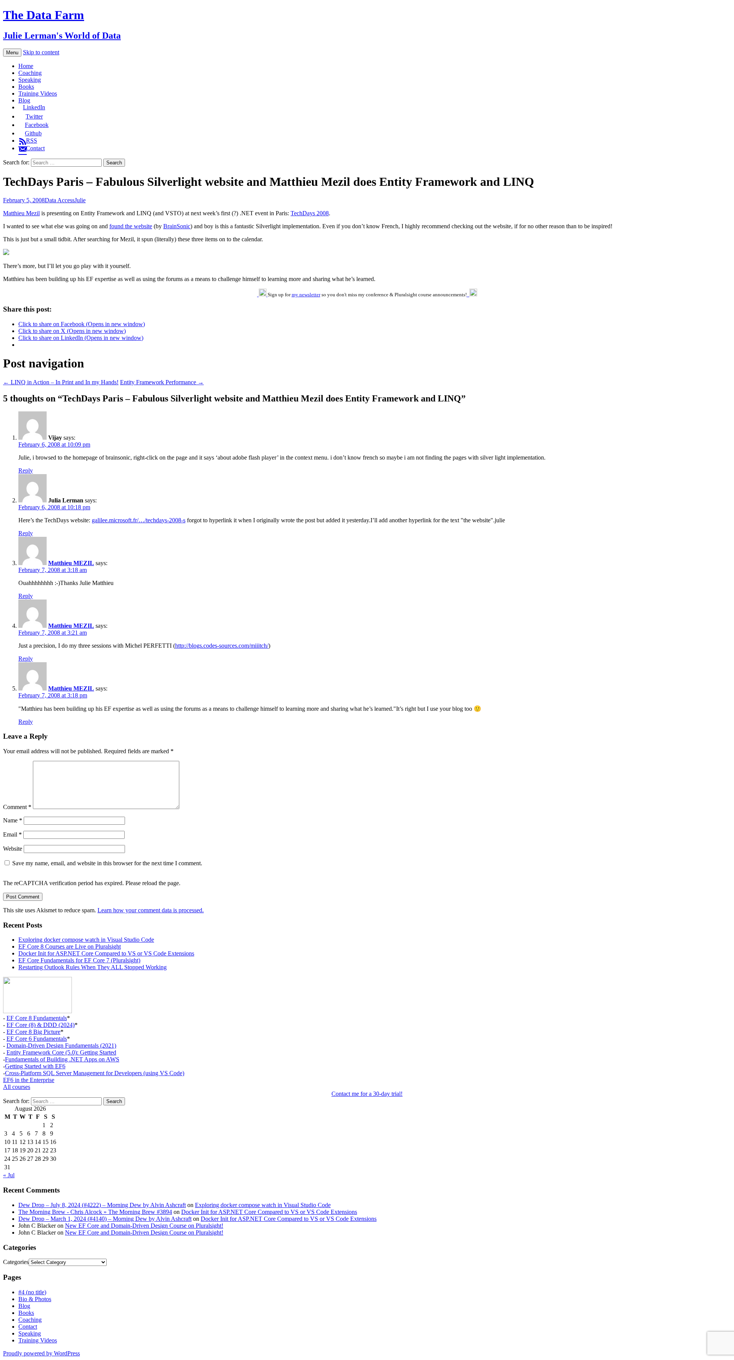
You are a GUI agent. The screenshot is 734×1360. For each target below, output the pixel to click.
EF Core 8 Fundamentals (36, 1018)
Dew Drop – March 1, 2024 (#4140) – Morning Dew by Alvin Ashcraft (105, 1218)
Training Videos (37, 93)
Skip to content (41, 52)
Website (12, 848)
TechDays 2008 (310, 213)
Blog (24, 100)
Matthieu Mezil (21, 213)
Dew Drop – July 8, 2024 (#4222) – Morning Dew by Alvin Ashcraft (102, 1205)
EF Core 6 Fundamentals (36, 1038)
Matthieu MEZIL (71, 563)
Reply (25, 470)
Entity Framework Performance (162, 382)
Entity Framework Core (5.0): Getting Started (61, 1052)
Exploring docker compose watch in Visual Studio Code (86, 939)
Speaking (29, 79)
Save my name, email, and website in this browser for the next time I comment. (107, 863)
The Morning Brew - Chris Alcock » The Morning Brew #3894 (95, 1212)
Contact (27, 1326)
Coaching (30, 73)
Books (26, 86)
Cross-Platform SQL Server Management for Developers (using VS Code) (94, 1073)
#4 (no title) (32, 1292)
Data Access (60, 200)
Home (25, 66)
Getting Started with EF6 (35, 1066)
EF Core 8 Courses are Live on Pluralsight (69, 946)
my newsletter (306, 294)
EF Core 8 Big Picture (33, 1032)
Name (12, 820)
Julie (80, 200)
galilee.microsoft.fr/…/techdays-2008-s (138, 520)
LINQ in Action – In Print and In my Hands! (61, 382)
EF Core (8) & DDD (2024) (40, 1025)
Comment (17, 807)
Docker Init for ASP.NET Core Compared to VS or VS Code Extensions (106, 953)
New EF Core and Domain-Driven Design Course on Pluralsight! (144, 1225)
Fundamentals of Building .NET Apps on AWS (62, 1059)
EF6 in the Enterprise (28, 1080)
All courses (16, 1087)
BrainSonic (176, 226)
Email (12, 834)
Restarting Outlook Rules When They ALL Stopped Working (92, 967)
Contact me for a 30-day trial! (367, 1093)
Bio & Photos (34, 1299)
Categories (16, 1262)
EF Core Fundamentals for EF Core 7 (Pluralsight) (79, 960)
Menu (12, 52)
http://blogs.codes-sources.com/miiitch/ (221, 645)
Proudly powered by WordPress (41, 1353)
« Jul (9, 1175)
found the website (130, 226)
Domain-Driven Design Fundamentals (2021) (61, 1045)
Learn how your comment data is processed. (150, 910)
